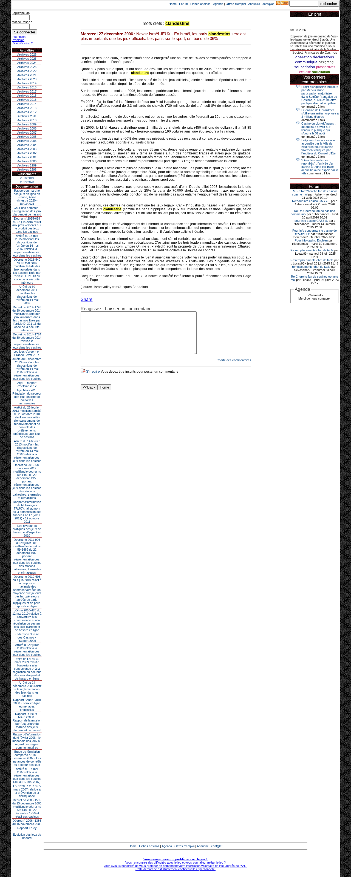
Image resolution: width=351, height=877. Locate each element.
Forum (183, 3)
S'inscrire (93, 371)
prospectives (325, 67)
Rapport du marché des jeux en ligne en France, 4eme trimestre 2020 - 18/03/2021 (27, 197)
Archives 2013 (26, 108)
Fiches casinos (200, 3)
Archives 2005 (26, 140)
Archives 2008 (26, 128)
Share (86, 299)
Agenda (218, 3)
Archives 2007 (26, 132)
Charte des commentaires (234, 360)
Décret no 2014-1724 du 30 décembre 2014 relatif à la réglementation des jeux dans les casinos (26, 341)
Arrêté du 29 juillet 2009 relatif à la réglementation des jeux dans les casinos (27, 649)
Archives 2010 (26, 120)
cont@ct (268, 3)
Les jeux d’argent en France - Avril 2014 (26, 353)
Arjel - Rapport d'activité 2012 (26, 384)
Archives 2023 (26, 66)
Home (173, 3)
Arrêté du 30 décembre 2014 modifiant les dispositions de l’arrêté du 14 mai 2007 (27, 295)
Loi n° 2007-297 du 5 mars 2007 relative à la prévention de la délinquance (27, 791)
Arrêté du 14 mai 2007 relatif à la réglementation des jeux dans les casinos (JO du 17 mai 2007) (27, 775)
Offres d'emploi (236, 3)
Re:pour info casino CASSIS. (311, 201)
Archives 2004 (26, 144)
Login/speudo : (21, 13)
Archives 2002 (26, 153)
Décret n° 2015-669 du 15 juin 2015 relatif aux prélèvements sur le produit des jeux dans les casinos (26, 225)
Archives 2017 (26, 91)
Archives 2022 (26, 71)
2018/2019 (27, 178)
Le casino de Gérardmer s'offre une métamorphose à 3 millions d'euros (320, 113)
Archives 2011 (27, 116)
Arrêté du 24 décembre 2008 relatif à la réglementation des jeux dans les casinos (27, 689)
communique (306, 62)
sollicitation (321, 72)
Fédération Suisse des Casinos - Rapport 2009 (27, 637)
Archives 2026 (26, 54)
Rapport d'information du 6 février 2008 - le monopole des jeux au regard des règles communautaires (26, 741)
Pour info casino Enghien (311, 240)
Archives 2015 (26, 99)
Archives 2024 (26, 62)
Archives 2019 (26, 83)
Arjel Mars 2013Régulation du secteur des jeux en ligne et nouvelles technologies (26, 397)
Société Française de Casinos (314, 52)
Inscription (19, 36)
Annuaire (254, 3)
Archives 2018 (26, 87)
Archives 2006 (26, 136)
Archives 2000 (26, 161)
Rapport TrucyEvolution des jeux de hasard (27, 832)
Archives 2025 (26, 58)
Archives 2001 (26, 157)
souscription (304, 67)
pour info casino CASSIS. (311, 220)
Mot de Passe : (22, 22)
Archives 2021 (26, 75)
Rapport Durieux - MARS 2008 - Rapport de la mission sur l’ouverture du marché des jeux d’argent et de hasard (27, 722)
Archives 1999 (26, 165)
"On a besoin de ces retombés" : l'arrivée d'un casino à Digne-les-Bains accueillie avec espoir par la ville (319, 167)
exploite (305, 72)
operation (303, 57)
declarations (323, 57)
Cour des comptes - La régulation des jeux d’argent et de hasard (26, 211)
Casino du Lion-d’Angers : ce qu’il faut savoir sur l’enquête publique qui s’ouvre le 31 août (318, 128)
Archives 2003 (26, 149)
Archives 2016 (26, 95)
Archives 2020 (26, 79)
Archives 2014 (26, 103)
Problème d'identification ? (22, 41)
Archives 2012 (26, 112)
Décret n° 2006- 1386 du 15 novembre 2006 (26, 822)
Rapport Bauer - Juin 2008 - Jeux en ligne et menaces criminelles (27, 704)
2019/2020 (27, 182)
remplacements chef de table (311, 266)
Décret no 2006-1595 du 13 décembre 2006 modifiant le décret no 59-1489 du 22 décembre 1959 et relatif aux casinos (26, 808)
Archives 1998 (26, 169)
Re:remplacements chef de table (311, 250)
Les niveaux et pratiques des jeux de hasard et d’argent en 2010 (27, 530)
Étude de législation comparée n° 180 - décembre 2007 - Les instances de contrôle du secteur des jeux (27, 758)
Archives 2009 (26, 124)
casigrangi (326, 62)
